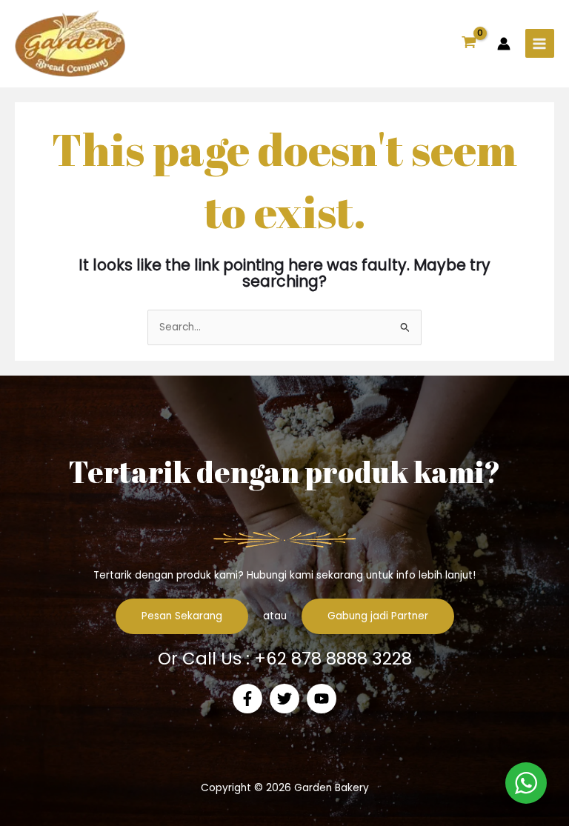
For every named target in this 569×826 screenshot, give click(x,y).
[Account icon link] (503, 43)
